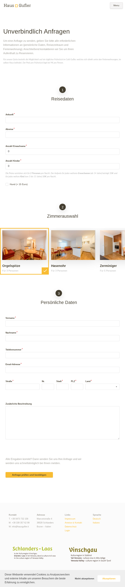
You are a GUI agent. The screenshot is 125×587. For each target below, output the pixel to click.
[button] (36, 582)
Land (87, 381)
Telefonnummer (13, 349)
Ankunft (9, 114)
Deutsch (97, 519)
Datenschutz (71, 526)
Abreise (9, 129)
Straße (9, 381)
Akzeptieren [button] (109, 578)
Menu (116, 5)
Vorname (10, 318)
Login (67, 530)
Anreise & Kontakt (73, 522)
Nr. (43, 381)
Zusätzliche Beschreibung (19, 404)
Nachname (11, 332)
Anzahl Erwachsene (15, 146)
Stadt (59, 381)
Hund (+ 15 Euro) (19, 184)
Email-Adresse (13, 364)
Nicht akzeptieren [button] (84, 578)
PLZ (73, 381)
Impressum (70, 519)
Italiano (96, 522)
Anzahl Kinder (13, 161)
